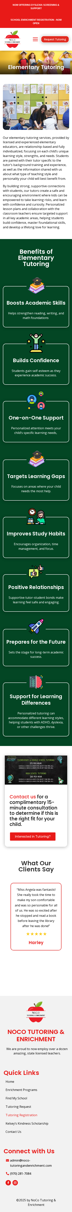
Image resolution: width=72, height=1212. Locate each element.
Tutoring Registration (21, 1115)
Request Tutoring (55, 39)
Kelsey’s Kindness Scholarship (27, 1123)
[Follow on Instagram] (15, 1182)
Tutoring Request (18, 1107)
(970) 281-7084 (20, 1173)
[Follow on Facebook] (8, 1182)
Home (10, 1081)
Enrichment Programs (21, 1090)
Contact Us (13, 1132)
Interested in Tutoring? (33, 836)
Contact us (23, 797)
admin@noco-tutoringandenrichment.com (31, 1163)
